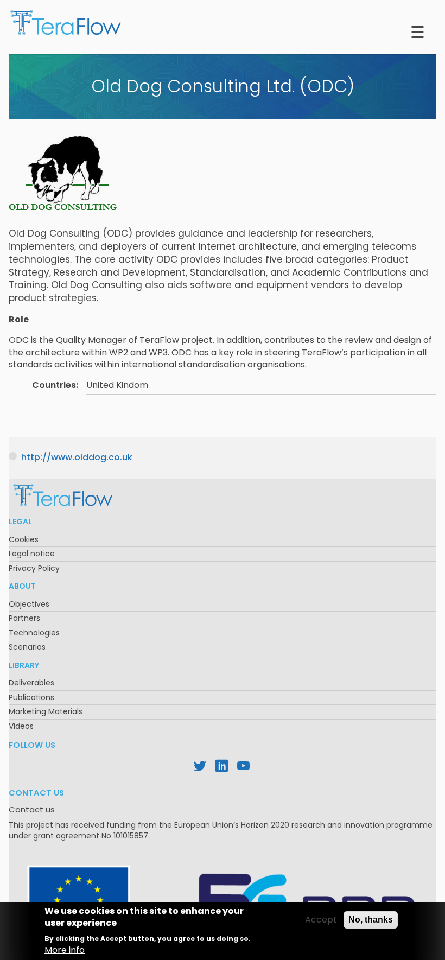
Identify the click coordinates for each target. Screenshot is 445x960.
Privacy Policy (34, 568)
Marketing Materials (45, 711)
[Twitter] (201, 767)
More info (64, 950)
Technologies (34, 632)
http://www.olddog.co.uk (76, 457)
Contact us (32, 809)
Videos (21, 726)
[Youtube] (244, 767)
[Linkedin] (222, 767)
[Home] (66, 25)
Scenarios (27, 646)
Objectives (29, 604)
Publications (31, 697)
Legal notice (32, 553)
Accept (321, 920)
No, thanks (370, 919)
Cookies (24, 539)
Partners (24, 618)
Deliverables (31, 682)
